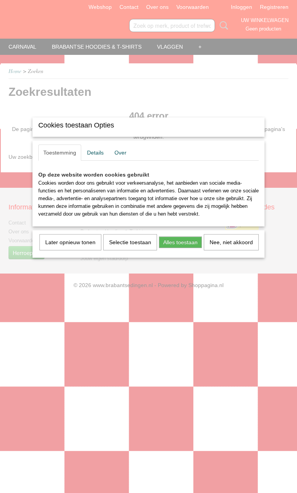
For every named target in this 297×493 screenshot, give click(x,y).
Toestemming (59, 153)
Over (120, 153)
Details (95, 153)
